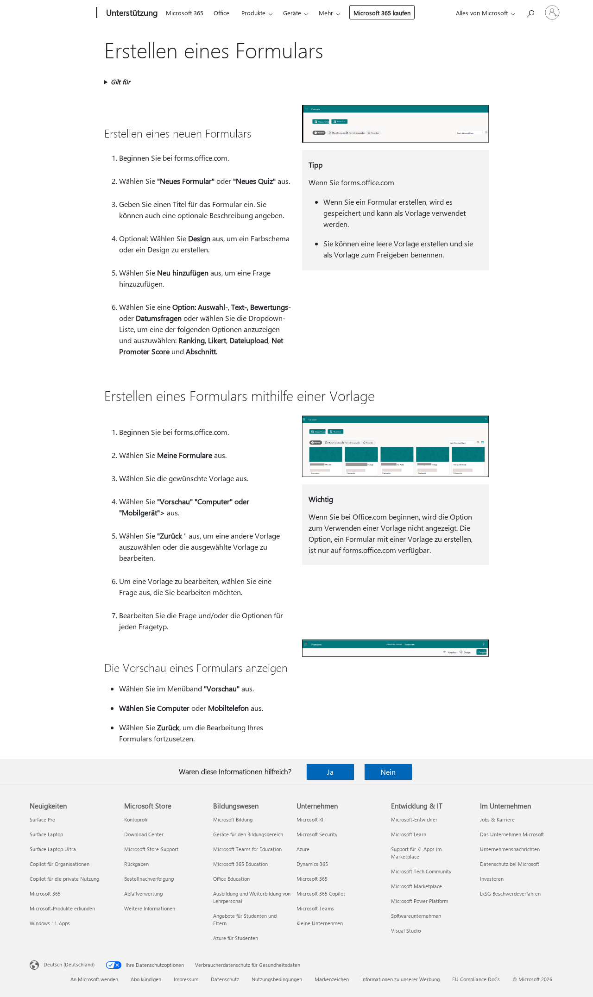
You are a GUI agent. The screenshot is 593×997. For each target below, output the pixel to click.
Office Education (231, 878)
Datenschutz (225, 979)
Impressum (186, 979)
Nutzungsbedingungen (277, 979)
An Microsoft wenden (94, 979)
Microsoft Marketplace (416, 886)
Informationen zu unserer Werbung (400, 979)
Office (221, 13)
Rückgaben (136, 863)
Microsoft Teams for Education (247, 849)
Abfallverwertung (143, 893)
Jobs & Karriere (497, 819)
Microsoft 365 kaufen (381, 13)
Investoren (492, 878)
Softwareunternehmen (416, 915)
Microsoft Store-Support (151, 849)
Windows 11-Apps (50, 923)
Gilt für (120, 81)
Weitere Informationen (149, 908)
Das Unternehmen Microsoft (512, 834)
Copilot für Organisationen (59, 863)
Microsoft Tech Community (421, 871)
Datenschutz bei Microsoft (509, 863)
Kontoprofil (136, 819)
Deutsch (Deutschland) (69, 964)
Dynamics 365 (312, 863)
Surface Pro (42, 819)
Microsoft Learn (408, 834)
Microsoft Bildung (232, 819)
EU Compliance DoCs (476, 979)
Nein (388, 772)
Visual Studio (406, 930)
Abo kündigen (146, 979)
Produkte (253, 13)
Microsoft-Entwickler (414, 819)
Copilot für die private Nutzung (64, 878)
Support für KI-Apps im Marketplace (416, 853)
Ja (330, 772)
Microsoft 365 (184, 13)
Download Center (144, 834)
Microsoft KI (309, 819)
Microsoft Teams (315, 908)
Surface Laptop (46, 834)
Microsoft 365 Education (240, 863)
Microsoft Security (316, 834)
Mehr (326, 13)
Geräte (292, 13)
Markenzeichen (332, 979)
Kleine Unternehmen (319, 923)
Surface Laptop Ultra (53, 849)
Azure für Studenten (235, 937)
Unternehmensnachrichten (510, 849)
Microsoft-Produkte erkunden (62, 908)
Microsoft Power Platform (419, 900)
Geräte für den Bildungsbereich (248, 834)
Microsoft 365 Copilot (320, 893)
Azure (302, 849)
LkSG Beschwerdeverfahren (510, 893)
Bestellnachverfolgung (149, 878)
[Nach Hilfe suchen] (530, 11)
